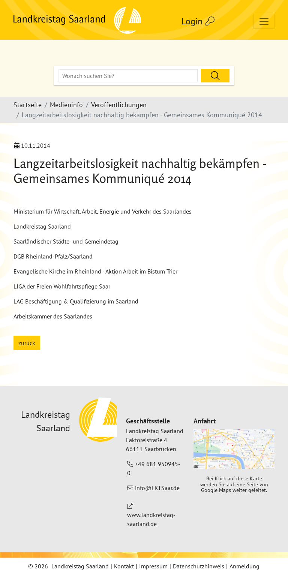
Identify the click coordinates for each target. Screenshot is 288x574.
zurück (26, 343)
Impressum (153, 566)
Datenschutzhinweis (198, 566)
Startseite (28, 104)
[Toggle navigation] (264, 21)
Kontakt (124, 566)
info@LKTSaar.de (157, 488)
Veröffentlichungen (119, 104)
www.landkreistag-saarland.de (151, 519)
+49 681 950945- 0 (153, 468)
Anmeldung (245, 566)
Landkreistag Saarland (80, 566)
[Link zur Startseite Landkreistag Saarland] (78, 21)
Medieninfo (66, 104)
